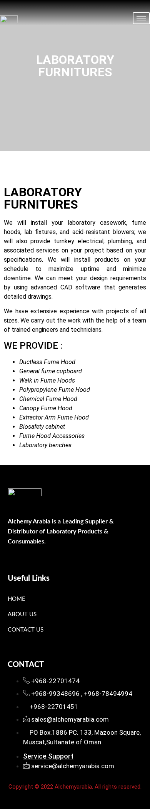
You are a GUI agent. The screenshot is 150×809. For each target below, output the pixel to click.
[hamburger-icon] (141, 18)
